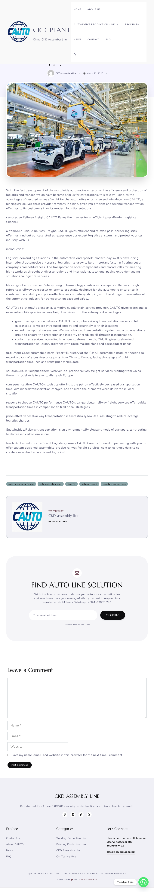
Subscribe (112, 615)
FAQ (108, 39)
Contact (94, 39)
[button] (75, 54)
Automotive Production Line (94, 24)
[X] (89, 814)
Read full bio (57, 521)
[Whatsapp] (143, 882)
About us (94, 9)
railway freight (89, 484)
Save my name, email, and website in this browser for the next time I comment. (67, 755)
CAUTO (71, 484)
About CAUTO (15, 844)
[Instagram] (72, 814)
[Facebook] (64, 814)
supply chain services (114, 484)
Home (77, 9)
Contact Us (13, 838)
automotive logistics (50, 484)
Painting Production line (71, 844)
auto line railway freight (21, 484)
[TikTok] (81, 814)
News (78, 39)
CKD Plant (52, 30)
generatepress (88, 879)
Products (132, 24)
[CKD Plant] (19, 32)
